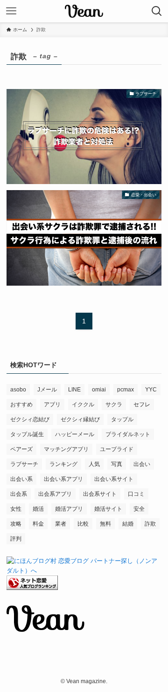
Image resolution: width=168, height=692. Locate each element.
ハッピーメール (74, 434)
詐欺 (150, 524)
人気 (94, 464)
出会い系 (21, 479)
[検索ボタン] (157, 11)
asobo (18, 389)
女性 (15, 509)
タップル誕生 (27, 434)
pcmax (125, 389)
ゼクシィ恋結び (29, 419)
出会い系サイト (113, 479)
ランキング (63, 464)
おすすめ (21, 404)
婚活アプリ (69, 509)
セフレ (141, 404)
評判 (15, 538)
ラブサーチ (24, 464)
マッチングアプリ (66, 449)
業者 (60, 524)
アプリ (52, 404)
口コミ (136, 494)
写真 (116, 464)
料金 (38, 524)
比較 (83, 524)
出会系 (18, 494)
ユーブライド (116, 449)
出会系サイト (100, 494)
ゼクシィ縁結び (80, 419)
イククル (83, 404)
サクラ (113, 404)
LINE (74, 389)
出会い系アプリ (63, 479)
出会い (141, 464)
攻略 (15, 524)
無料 (105, 524)
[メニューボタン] (11, 11)
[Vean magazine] (84, 11)
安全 (139, 509)
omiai (99, 389)
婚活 (38, 509)
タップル (122, 419)
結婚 (127, 524)
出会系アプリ (55, 494)
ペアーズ (21, 449)
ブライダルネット (127, 434)
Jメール (47, 389)
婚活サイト (108, 509)
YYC (151, 389)
